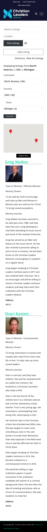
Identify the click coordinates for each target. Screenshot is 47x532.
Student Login (16, 1)
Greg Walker (16, 162)
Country (8, 88)
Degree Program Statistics (24, 5)
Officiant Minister (32, 186)
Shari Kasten (17, 313)
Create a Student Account (29, 1)
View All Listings (34, 58)
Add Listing (23, 51)
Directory (20, 58)
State (9, 102)
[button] (36, 141)
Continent (9, 75)
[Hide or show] (36, 70)
